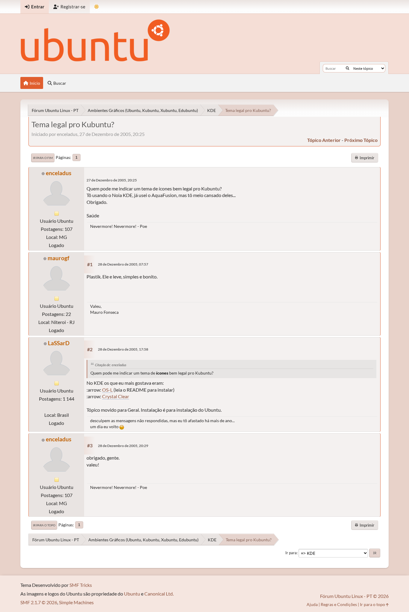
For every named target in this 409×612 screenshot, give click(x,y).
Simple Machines (76, 602)
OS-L (107, 390)
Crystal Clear (115, 396)
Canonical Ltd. (159, 593)
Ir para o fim (43, 158)
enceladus (58, 172)
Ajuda (312, 604)
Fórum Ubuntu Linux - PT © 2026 (354, 596)
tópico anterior (324, 140)
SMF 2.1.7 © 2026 (38, 602)
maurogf (58, 258)
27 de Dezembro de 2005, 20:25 (112, 180)
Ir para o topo (44, 525)
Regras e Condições (339, 604)
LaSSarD (58, 343)
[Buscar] (347, 68)
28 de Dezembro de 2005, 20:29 (123, 446)
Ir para (291, 552)
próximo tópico (361, 140)
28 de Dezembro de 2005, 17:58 (123, 349)
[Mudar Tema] (96, 6)
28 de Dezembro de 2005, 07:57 (123, 264)
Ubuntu (132, 593)
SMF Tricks (80, 585)
